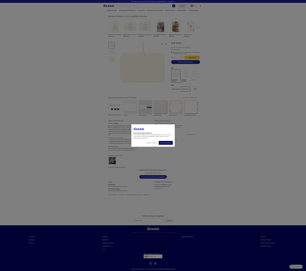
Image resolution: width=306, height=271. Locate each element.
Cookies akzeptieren (165, 143)
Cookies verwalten (151, 143)
